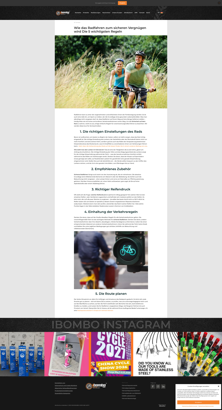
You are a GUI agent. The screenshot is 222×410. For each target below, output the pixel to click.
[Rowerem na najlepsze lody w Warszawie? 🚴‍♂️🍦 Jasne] (66, 354)
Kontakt (141, 12)
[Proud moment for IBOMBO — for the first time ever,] (111, 354)
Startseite (78, 12)
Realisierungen (96, 12)
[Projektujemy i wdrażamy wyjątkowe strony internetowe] (162, 405)
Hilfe (136, 12)
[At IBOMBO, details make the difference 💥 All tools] (155, 354)
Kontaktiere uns (60, 383)
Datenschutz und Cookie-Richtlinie (66, 385)
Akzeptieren (198, 402)
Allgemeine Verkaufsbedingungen (66, 388)
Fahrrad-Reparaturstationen (131, 390)
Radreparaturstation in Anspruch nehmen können (95, 310)
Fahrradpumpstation (128, 388)
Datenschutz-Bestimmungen (189, 406)
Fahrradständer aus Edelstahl (131, 393)
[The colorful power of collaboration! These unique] (200, 354)
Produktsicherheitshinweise (64, 391)
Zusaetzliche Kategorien (62, 393)
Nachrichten (106, 12)
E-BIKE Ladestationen (129, 396)
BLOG (148, 12)
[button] (218, 386)
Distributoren (128, 12)
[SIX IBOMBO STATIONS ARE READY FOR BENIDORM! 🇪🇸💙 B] (22, 354)
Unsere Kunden (117, 12)
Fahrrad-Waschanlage (129, 398)
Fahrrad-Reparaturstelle (129, 385)
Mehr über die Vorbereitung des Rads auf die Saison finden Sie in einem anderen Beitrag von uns (113, 146)
